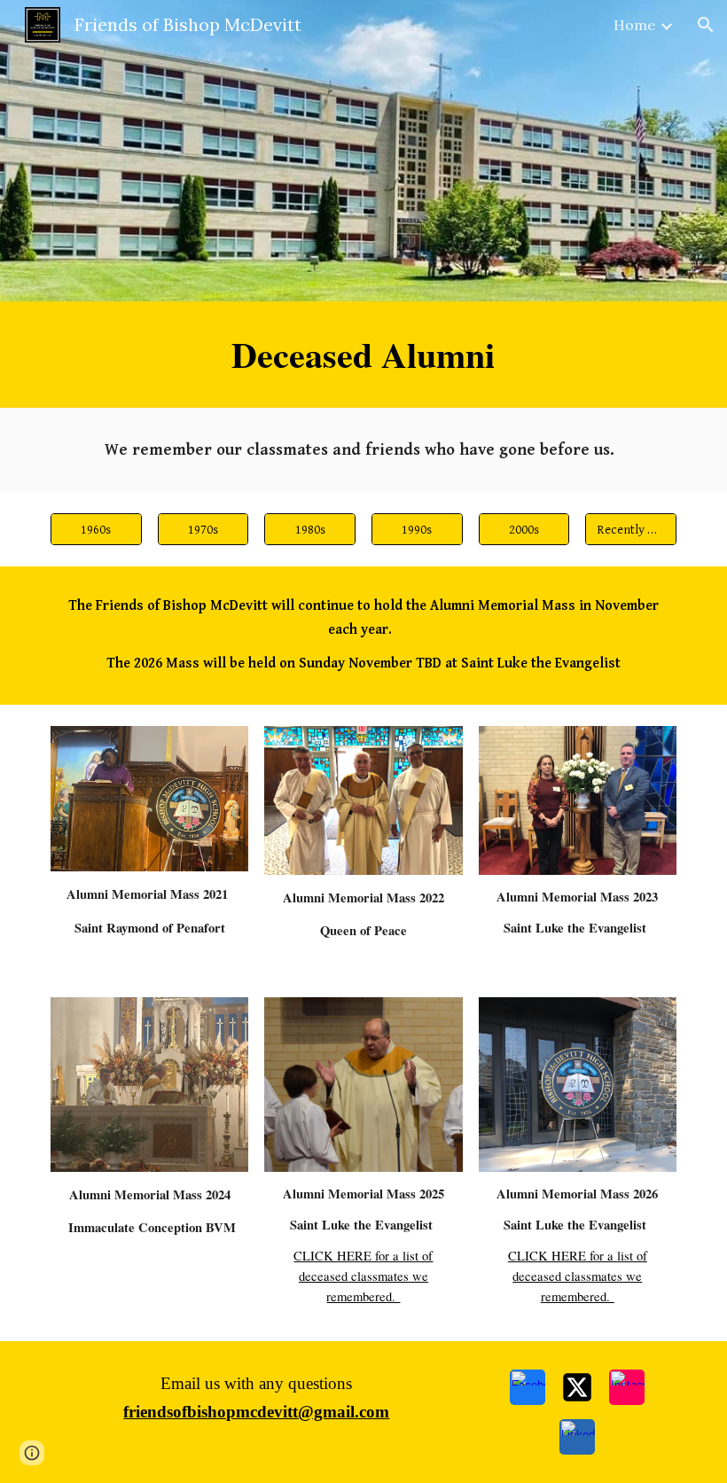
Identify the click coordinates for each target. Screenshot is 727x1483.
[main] (364, 354)
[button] (705, 25)
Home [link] (634, 25)
